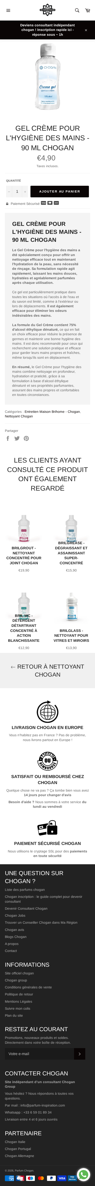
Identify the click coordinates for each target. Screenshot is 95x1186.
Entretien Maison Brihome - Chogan (52, 412)
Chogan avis (14, 930)
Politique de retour (19, 994)
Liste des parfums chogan (25, 890)
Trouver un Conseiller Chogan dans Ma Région (41, 922)
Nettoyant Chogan (19, 416)
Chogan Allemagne (19, 1156)
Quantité (13, 180)
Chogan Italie (15, 1142)
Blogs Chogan (16, 937)
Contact (11, 951)
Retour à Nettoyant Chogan (50, 670)
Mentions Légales (18, 1001)
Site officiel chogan (19, 973)
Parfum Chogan (24, 1170)
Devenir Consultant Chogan (26, 908)
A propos (12, 944)
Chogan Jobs (15, 915)
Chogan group (16, 980)
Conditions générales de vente (28, 987)
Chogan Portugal (18, 1149)
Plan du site (14, 1015)
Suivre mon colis (17, 1008)
